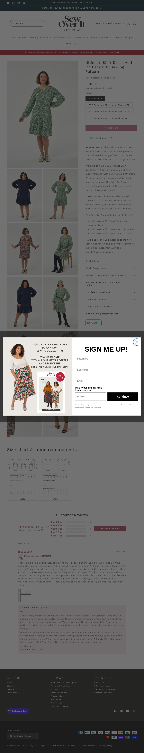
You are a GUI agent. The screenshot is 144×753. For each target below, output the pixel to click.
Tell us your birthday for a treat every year (88, 388)
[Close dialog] (136, 342)
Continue (123, 396)
